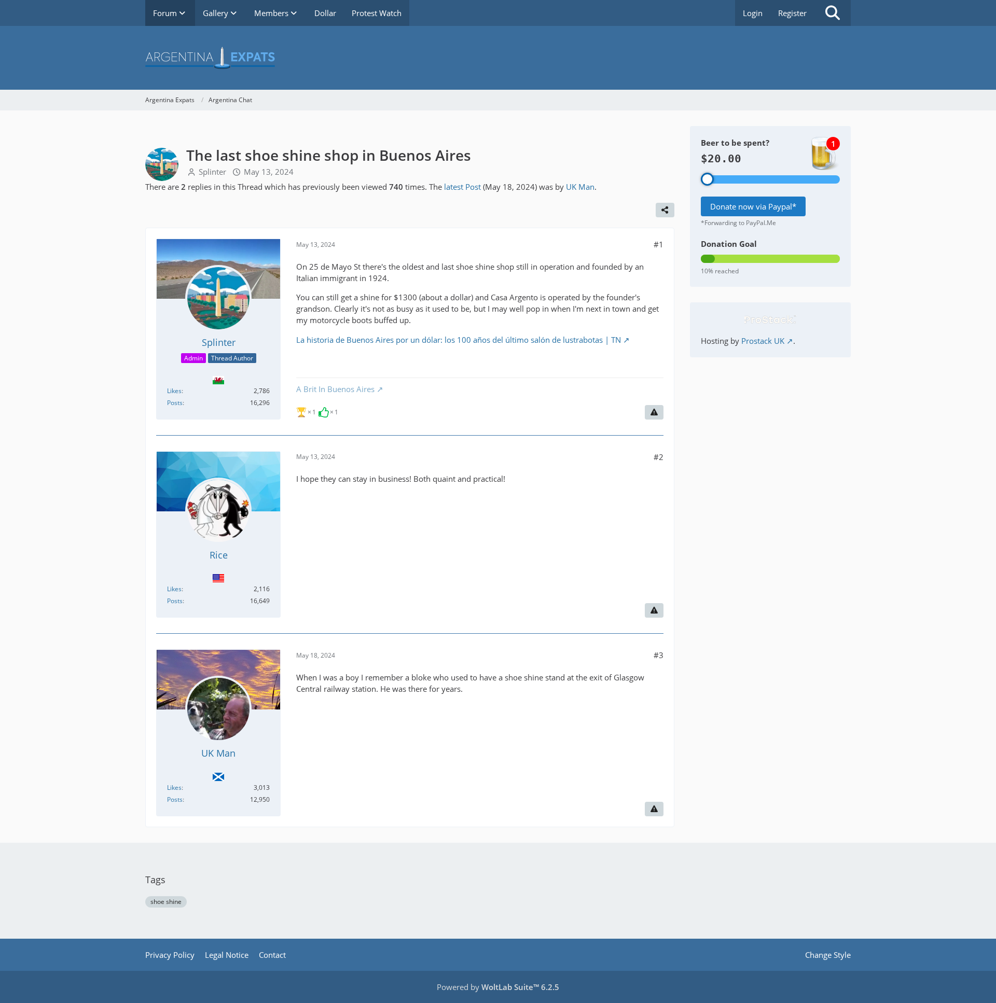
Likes (174, 390)
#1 (658, 244)
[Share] (665, 210)
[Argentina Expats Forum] (498, 57)
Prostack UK (762, 341)
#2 (658, 457)
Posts (175, 402)
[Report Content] (654, 412)
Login (753, 13)
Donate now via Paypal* (753, 206)
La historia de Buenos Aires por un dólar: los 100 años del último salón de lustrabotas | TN (458, 340)
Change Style (828, 955)
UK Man (580, 187)
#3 (658, 655)
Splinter (212, 171)
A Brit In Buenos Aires (335, 389)
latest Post (462, 187)
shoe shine (166, 901)
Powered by (498, 987)
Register (792, 13)
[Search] (832, 13)
